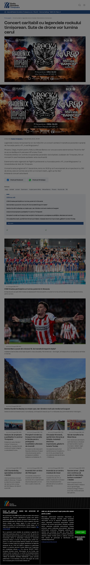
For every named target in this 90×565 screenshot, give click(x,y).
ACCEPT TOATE (80, 532)
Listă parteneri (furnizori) (49, 542)
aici (19, 549)
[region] (45, 536)
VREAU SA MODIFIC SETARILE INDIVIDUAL (80, 538)
